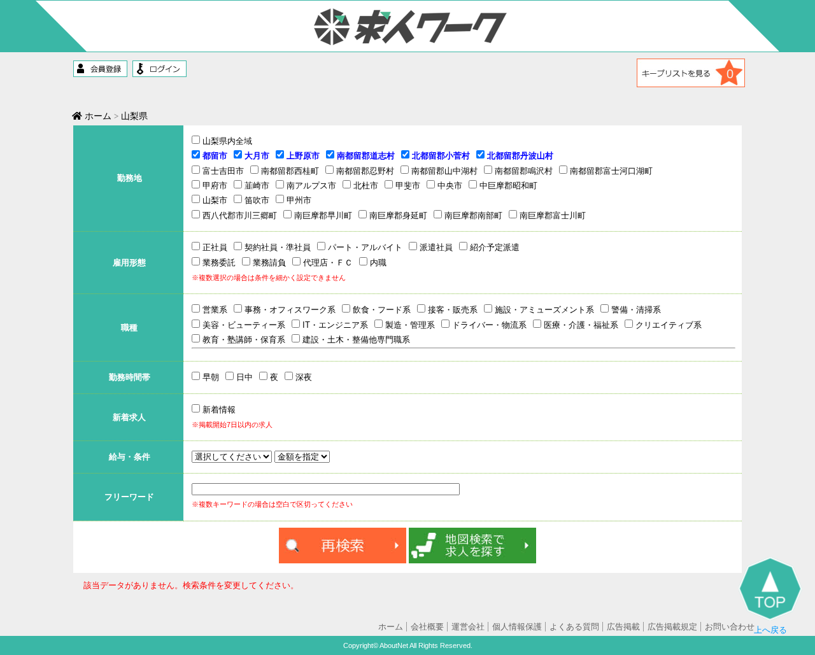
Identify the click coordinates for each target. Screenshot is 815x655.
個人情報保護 (517, 626)
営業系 (213, 309)
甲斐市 (406, 185)
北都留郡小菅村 (439, 155)
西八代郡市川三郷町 (238, 215)
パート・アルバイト (363, 247)
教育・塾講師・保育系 (242, 339)
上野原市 (302, 155)
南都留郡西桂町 (289, 171)
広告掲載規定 (672, 626)
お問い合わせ (730, 626)
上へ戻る (770, 630)
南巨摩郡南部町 (472, 215)
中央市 (448, 185)
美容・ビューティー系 (242, 325)
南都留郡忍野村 (364, 171)
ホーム (96, 116)
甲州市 (297, 200)
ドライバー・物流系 (488, 325)
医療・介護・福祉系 (579, 325)
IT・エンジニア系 (334, 325)
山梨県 (134, 116)
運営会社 (468, 626)
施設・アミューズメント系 (543, 309)
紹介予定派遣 (493, 247)
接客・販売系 (451, 309)
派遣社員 (435, 247)
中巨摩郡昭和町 (507, 185)
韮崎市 (255, 185)
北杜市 (364, 185)
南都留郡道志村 (364, 155)
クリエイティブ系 (667, 325)
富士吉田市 (222, 171)
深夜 (302, 377)
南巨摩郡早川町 (322, 215)
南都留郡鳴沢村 (522, 171)
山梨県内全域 (226, 141)
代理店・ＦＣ (327, 262)
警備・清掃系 (635, 309)
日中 (243, 377)
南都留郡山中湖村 (443, 171)
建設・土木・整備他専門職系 (355, 339)
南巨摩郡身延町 (397, 215)
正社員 (213, 247)
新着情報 (218, 409)
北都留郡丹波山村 (519, 155)
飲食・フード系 (380, 309)
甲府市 (213, 185)
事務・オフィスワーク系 (289, 309)
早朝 (209, 377)
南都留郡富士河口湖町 (610, 171)
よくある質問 (574, 626)
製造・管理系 (409, 325)
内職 (376, 262)
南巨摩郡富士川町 (551, 215)
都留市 (213, 155)
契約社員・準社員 (276, 247)
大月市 (255, 155)
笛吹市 (255, 200)
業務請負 (268, 262)
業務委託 (218, 262)
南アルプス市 (310, 185)
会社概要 (427, 626)
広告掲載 (623, 626)
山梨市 (213, 200)
